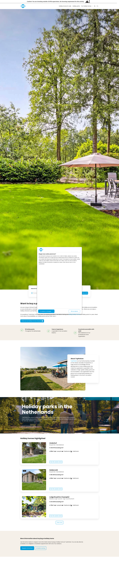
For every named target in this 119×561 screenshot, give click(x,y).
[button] (94, 6)
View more (59, 522)
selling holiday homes (74, 314)
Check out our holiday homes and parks (31, 321)
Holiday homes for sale (65, 6)
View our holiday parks (28, 427)
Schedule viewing (40, 548)
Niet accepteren (74, 311)
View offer (85, 293)
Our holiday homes (86, 6)
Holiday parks (76, 6)
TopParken (74, 361)
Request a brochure (27, 548)
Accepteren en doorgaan (45, 311)
